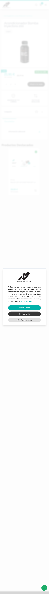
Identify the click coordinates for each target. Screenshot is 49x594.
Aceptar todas (24, 308)
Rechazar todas (24, 314)
